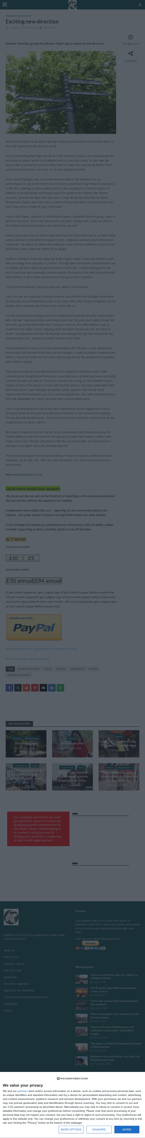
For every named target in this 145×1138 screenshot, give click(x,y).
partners (23, 1091)
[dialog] (72, 1105)
